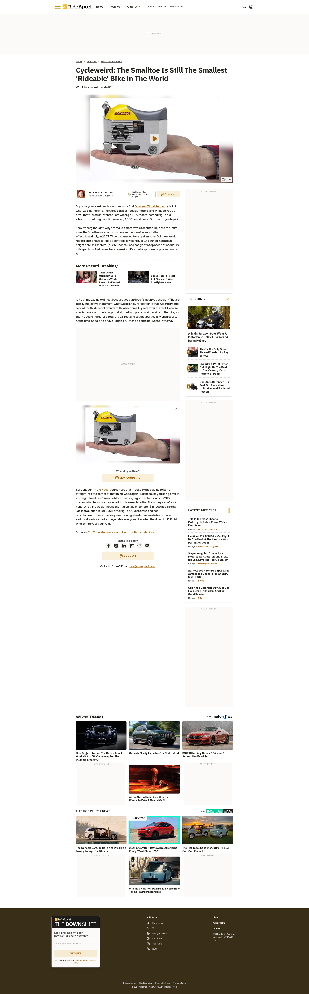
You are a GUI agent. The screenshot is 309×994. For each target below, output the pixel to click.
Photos (162, 6)
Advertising (219, 922)
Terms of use (179, 983)
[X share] (116, 546)
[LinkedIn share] (124, 546)
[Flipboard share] (132, 546)
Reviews (115, 6)
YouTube (94, 532)
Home (79, 61)
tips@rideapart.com (142, 566)
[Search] (244, 7)
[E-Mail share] (147, 546)
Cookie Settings (162, 983)
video (105, 489)
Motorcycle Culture (207, 563)
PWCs (201, 581)
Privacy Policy (81, 960)
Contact (217, 928)
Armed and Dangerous (208, 529)
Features (132, 6)
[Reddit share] (139, 546)
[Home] (78, 6)
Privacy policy (129, 983)
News (99, 6)
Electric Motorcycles (208, 546)
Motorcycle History (111, 61)
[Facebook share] (108, 546)
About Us (218, 917)
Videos (151, 6)
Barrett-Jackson (144, 532)
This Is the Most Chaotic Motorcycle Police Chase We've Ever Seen (207, 522)
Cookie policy (145, 983)
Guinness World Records (117, 532)
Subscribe (75, 953)
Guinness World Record (150, 206)
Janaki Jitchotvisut (104, 192)
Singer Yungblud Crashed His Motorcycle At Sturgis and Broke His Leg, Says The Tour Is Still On (208, 556)
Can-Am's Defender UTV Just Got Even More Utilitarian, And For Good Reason (208, 591)
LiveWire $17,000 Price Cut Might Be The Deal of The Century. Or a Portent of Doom (208, 539)
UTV (200, 598)
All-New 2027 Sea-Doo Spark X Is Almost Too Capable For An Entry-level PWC (208, 574)
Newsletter (176, 6)
